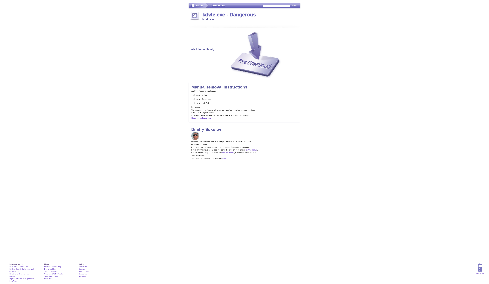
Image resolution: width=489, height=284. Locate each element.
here (224, 158)
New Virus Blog (50, 269)
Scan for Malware (50, 271)
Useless (82, 269)
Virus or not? (54, 274)
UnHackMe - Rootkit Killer (18, 266)
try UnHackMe (251, 149)
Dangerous (218, 5)
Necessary (83, 266)
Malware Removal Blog (52, 266)
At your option (84, 271)
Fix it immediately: (203, 49)
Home (199, 5)
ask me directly (228, 152)
